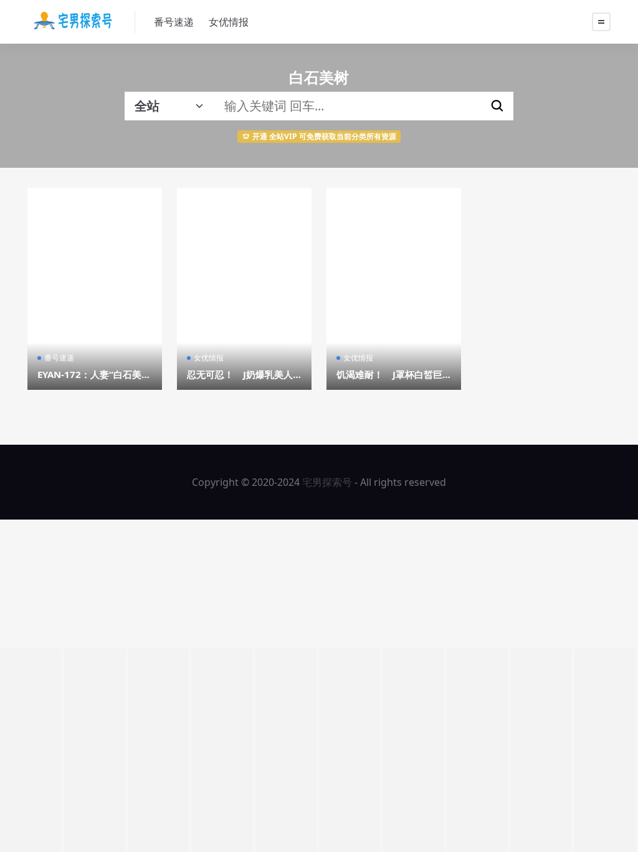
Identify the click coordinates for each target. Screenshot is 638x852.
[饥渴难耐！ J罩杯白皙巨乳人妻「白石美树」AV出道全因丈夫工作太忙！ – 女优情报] (393, 289)
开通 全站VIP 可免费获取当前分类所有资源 (324, 136)
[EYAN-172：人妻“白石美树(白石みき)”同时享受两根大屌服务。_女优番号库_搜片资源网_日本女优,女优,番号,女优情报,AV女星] (94, 289)
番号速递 (174, 22)
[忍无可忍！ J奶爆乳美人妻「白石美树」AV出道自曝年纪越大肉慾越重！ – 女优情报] (244, 289)
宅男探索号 (327, 482)
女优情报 (229, 22)
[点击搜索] (497, 106)
